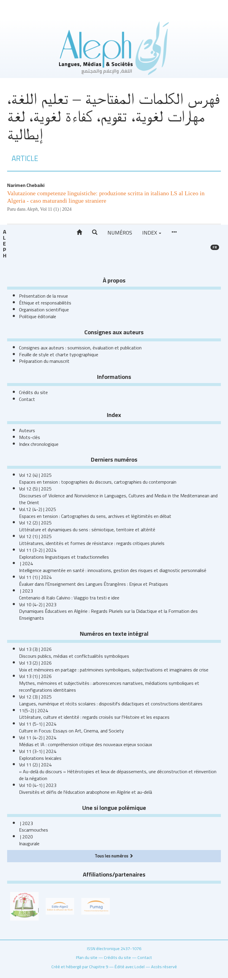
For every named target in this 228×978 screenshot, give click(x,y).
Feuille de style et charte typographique (58, 354)
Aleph (4, 243)
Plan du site (86, 957)
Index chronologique (38, 444)
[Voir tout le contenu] (174, 232)
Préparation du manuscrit (44, 361)
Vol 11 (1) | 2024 (56, 209)
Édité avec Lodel (130, 967)
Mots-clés (29, 437)
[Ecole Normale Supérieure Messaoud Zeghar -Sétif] (24, 905)
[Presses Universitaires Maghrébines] (95, 905)
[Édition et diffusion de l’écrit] (60, 905)
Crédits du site (33, 392)
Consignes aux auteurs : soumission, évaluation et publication (80, 347)
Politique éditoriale (37, 316)
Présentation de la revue (43, 295)
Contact (27, 399)
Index (150, 233)
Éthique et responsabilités (45, 302)
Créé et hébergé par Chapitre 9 (79, 967)
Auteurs (27, 430)
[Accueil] (79, 232)
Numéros (119, 233)
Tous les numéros (112, 856)
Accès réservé (164, 967)
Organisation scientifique (44, 309)
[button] (95, 232)
